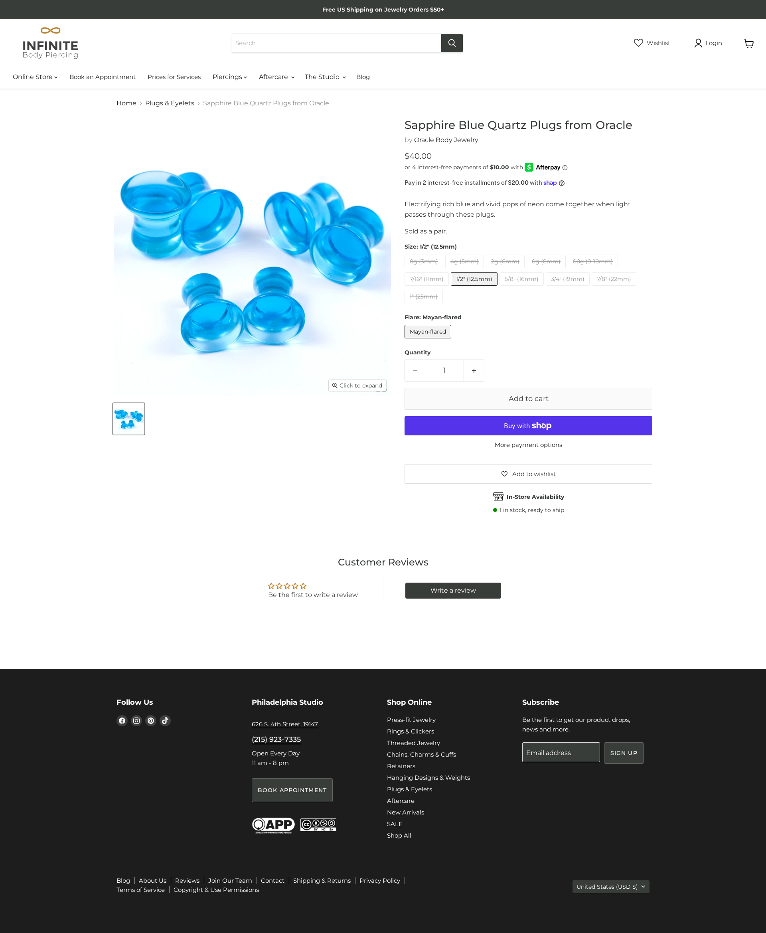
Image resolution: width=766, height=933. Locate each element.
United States (607, 886)
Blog (363, 77)
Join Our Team (230, 880)
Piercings (228, 77)
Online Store (33, 77)
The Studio (323, 77)
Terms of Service (140, 889)
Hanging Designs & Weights (428, 777)
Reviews (187, 880)
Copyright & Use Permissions (216, 889)
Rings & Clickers (410, 731)
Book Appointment (292, 790)
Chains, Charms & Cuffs (421, 754)
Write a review (453, 590)
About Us (152, 880)
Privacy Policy (379, 880)
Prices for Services (174, 77)
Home (126, 103)
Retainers (401, 766)
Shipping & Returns (322, 880)
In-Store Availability (535, 496)
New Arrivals (405, 812)
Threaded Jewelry (413, 743)
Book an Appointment (102, 77)
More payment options (528, 444)
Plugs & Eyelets (169, 103)
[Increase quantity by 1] (474, 371)
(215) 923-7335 (276, 739)
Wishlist (657, 43)
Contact (272, 880)
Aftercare (274, 77)
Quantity (417, 352)
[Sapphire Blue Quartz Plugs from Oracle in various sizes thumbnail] (128, 419)
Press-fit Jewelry (411, 719)
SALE (395, 824)
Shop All (399, 835)
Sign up (624, 753)
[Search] (452, 43)
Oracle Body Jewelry (446, 140)
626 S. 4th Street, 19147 (285, 724)
